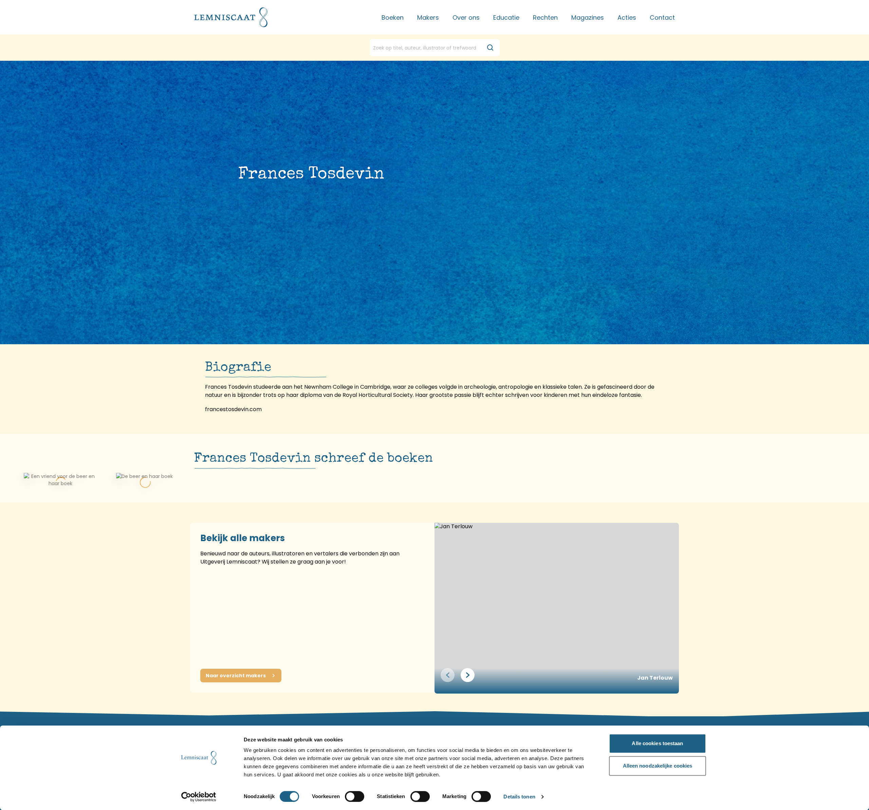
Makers (428, 17)
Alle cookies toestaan (657, 743)
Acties (626, 17)
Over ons (466, 17)
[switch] (354, 796)
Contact (662, 17)
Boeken (393, 17)
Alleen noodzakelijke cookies (657, 766)
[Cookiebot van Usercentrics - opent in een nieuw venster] (198, 797)
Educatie (506, 17)
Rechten (545, 17)
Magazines (587, 17)
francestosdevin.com (233, 409)
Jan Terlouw (655, 678)
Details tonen (519, 797)
